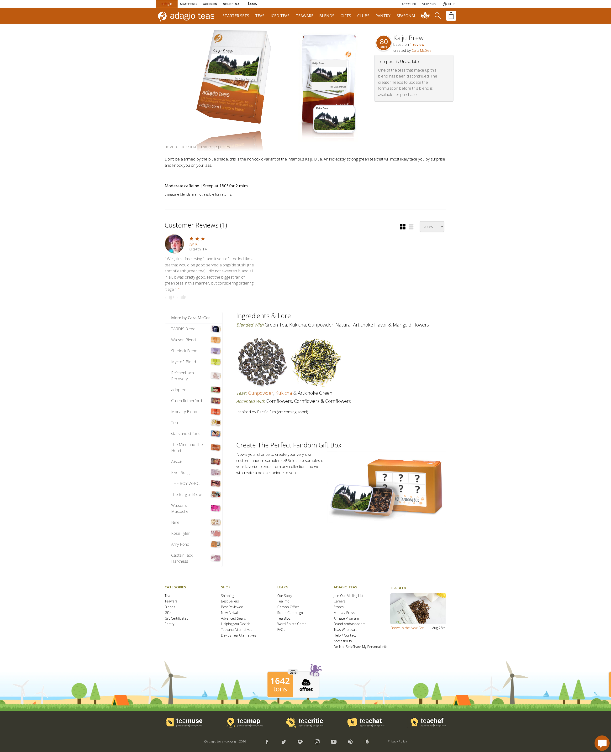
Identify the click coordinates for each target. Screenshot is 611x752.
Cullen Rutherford (186, 400)
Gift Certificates (176, 619)
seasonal (406, 15)
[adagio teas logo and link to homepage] (188, 15)
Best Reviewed (232, 607)
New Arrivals (230, 613)
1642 (280, 681)
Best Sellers (230, 601)
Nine (175, 522)
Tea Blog (283, 619)
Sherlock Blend (184, 350)
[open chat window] (602, 743)
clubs (363, 15)
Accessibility (343, 641)
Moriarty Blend (184, 411)
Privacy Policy (397, 741)
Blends (170, 607)
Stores (339, 607)
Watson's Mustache (180, 508)
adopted (178, 389)
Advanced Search (234, 619)
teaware (304, 15)
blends (326, 15)
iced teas (280, 15)
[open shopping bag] (451, 16)
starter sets (235, 15)
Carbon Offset (288, 607)
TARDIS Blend (183, 329)
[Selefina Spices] (231, 4)
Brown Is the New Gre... (408, 628)
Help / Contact (345, 635)
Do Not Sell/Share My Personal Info (360, 647)
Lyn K (193, 244)
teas (259, 15)
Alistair (176, 461)
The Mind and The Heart (187, 447)
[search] (437, 16)
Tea (167, 596)
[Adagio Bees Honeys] (252, 4)
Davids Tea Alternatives (238, 635)
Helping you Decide (236, 624)
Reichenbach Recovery (182, 376)
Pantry (169, 624)
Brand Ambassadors (349, 624)
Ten (174, 422)
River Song (180, 472)
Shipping (227, 596)
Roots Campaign (290, 613)
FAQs (281, 630)
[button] (403, 227)
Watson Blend (183, 339)
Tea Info (283, 601)
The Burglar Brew (186, 494)
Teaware (171, 601)
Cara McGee (422, 50)
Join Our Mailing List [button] (348, 596)
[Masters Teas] (188, 4)
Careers (340, 601)
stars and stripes (185, 433)
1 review (417, 44)
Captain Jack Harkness (182, 558)
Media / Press (344, 613)
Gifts (168, 613)
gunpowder (260, 393)
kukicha (283, 393)
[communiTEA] (425, 16)
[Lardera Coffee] (210, 4)
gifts (346, 15)
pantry (382, 15)
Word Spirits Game (291, 624)
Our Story (284, 596)
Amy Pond (180, 544)
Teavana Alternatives (236, 630)
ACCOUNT (409, 4)
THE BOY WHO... (185, 483)
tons (280, 688)
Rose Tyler (180, 533)
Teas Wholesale (346, 630)
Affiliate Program (346, 619)
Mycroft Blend (183, 361)
